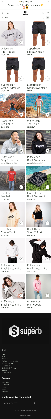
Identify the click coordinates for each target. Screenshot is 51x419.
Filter (6, 17)
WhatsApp (5, 382)
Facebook (5, 385)
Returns (4, 370)
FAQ (3, 356)
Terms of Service (7, 363)
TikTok (4, 389)
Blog (3, 354)
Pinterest (5, 391)
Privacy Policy (6, 373)
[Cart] (48, 13)
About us (5, 359)
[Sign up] (34, 403)
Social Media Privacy (9, 368)
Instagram (5, 387)
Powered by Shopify (30, 410)
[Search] (7, 13)
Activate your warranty (10, 361)
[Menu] (2, 13)
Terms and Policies (25, 415)
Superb (21, 410)
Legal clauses (6, 366)
